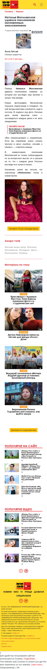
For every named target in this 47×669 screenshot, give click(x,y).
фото (34, 250)
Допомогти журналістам (23, 430)
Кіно (16, 592)
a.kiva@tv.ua (30, 636)
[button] (34, 4)
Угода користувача (7, 641)
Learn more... (37, 664)
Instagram (25, 250)
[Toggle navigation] (41, 4)
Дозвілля (39, 592)
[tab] (21, 571)
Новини (19, 11)
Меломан (23, 332)
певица (23, 253)
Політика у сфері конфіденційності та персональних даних (21, 638)
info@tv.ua (15, 633)
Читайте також (25, 129)
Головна (9, 11)
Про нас (4, 644)
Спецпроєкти (23, 596)
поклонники (12, 253)
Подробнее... (30, 658)
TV (21, 592)
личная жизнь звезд (16, 247)
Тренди (28, 592)
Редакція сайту (6, 646)
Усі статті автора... (14, 59)
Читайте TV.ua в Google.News (23, 228)
